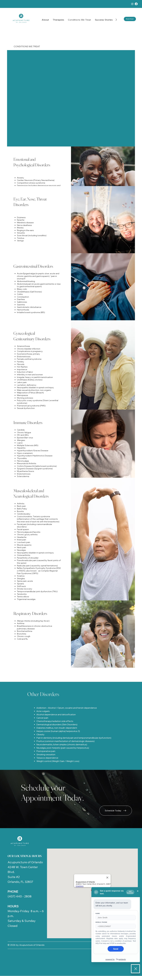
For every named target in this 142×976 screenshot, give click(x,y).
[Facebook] (136, 3)
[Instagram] (132, 3)
